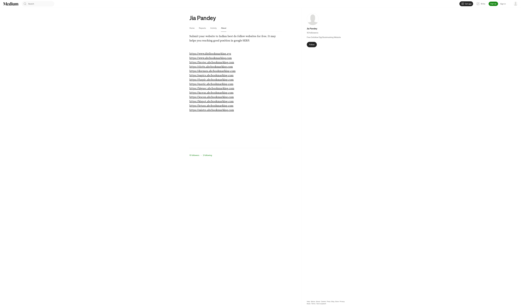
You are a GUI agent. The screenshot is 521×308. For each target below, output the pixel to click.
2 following (207, 155)
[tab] (192, 28)
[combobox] (41, 4)
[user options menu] (515, 3)
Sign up (493, 4)
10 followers (194, 155)
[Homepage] (10, 4)
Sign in (503, 4)
